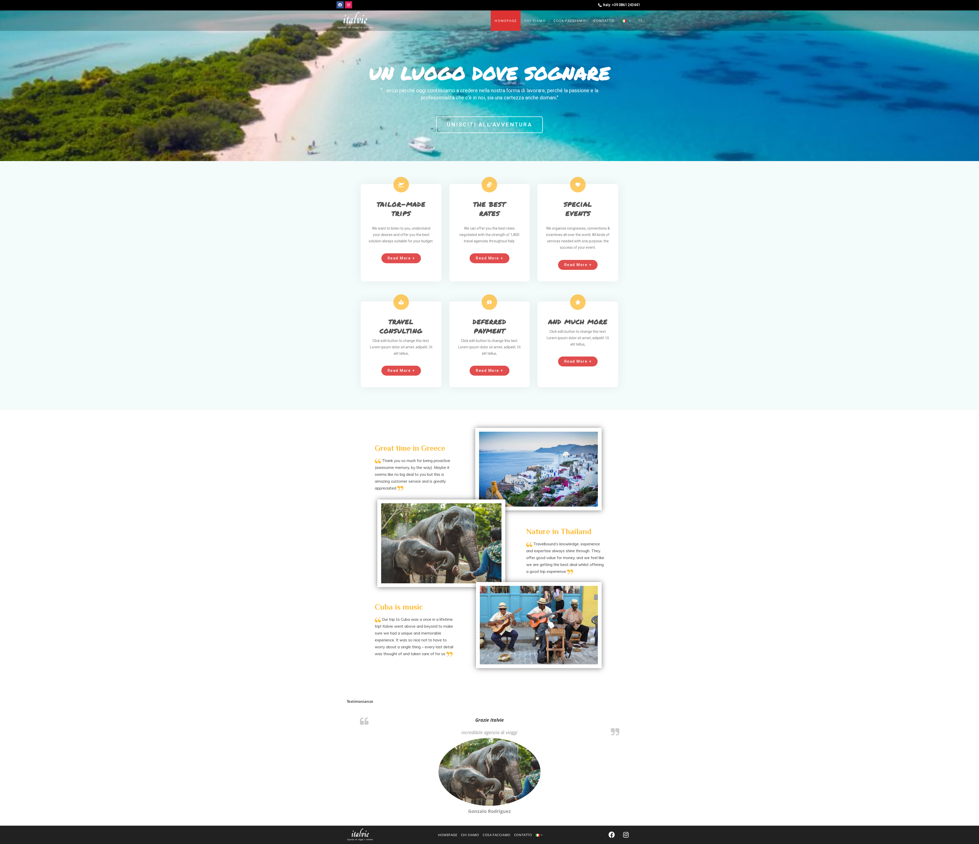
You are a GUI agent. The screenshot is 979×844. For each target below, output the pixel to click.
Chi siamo (470, 835)
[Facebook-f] (340, 4)
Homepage (447, 835)
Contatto (523, 835)
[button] (489, 124)
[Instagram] (348, 4)
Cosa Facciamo (496, 835)
